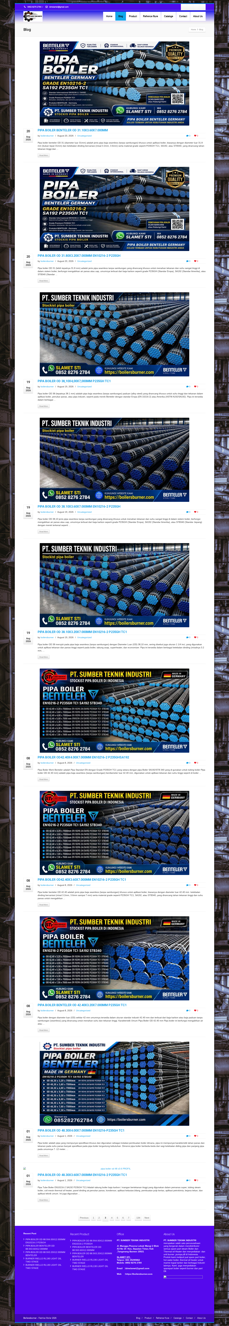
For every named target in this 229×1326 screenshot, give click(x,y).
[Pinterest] (202, 7)
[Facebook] (184, 7)
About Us (198, 16)
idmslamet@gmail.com (59, 7)
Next (147, 1217)
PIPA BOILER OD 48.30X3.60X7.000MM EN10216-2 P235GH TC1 (82, 1175)
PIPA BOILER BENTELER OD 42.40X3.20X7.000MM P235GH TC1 (82, 1005)
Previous (84, 1217)
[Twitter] (190, 7)
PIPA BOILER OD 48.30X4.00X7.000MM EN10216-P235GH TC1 (81, 1130)
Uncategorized (84, 135)
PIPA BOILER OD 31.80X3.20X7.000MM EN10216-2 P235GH (79, 256)
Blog (120, 16)
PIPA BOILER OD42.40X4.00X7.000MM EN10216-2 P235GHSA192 (83, 757)
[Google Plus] (196, 7)
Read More (43, 155)
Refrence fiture (150, 16)
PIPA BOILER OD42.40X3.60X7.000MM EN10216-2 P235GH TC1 (82, 880)
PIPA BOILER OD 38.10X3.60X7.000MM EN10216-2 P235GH (79, 506)
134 (138, 1217)
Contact (183, 16)
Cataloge (168, 16)
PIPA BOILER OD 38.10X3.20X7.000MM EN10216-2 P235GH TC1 (82, 632)
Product (133, 16)
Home (109, 16)
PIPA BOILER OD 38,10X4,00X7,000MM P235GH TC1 (74, 381)
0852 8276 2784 (34, 7)
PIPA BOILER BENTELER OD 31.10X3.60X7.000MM (73, 130)
